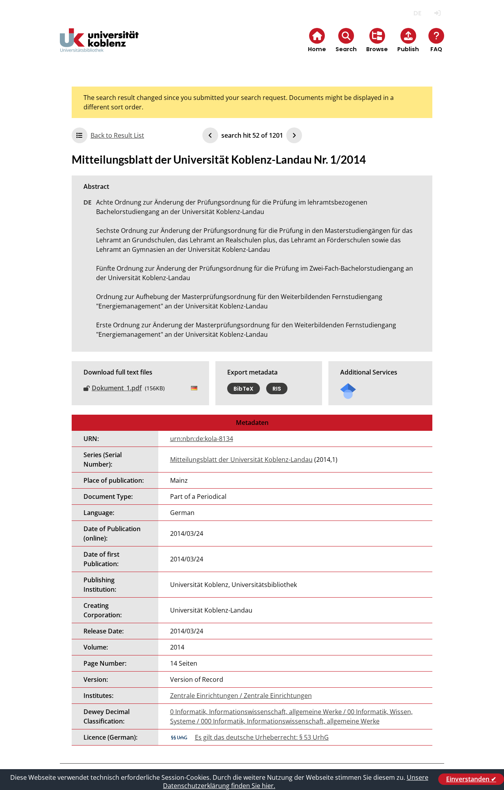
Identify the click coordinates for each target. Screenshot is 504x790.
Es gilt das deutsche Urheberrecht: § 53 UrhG (262, 737)
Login (437, 13)
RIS (276, 388)
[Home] (99, 46)
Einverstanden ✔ (471, 779)
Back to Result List (117, 135)
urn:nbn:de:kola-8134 (201, 438)
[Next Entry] (294, 135)
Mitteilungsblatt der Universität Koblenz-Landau (241, 459)
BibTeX (243, 388)
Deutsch (417, 13)
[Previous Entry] (210, 135)
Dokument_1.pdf (117, 388)
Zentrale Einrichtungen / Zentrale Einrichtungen (241, 695)
